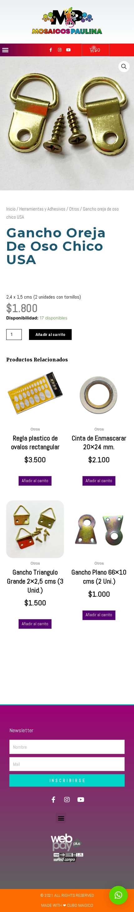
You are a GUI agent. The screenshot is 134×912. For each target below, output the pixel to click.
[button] (5, 50)
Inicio (11, 209)
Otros (74, 209)
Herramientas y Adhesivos (42, 209)
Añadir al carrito (50, 334)
